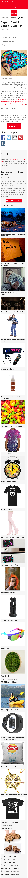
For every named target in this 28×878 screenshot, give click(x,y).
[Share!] (3, 137)
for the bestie (6, 37)
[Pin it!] (20, 137)
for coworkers (6, 34)
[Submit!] (14, 137)
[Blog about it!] (3, 143)
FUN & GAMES (6, 30)
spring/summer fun (8, 41)
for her (15, 34)
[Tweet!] (9, 137)
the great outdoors (7, 45)
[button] (7, 2)
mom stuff (16, 37)
